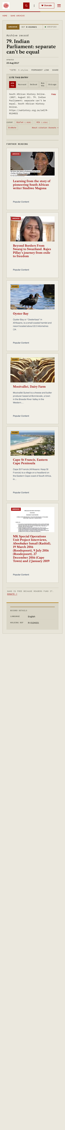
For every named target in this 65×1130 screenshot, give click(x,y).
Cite (18, 70)
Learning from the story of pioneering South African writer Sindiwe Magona (31, 184)
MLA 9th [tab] (42, 84)
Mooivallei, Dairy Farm (29, 386)
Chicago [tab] (52, 84)
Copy (53, 94)
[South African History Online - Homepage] (6, 5)
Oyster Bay (21, 313)
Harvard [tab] (22, 84)
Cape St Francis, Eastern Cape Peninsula (30, 461)
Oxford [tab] (33, 84)
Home (5, 16)
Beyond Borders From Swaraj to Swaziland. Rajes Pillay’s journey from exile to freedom (32, 251)
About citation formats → (45, 128)
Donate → (12, 594)
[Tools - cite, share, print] (34, 5)
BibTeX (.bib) (24, 122)
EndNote (12, 128)
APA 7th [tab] (12, 84)
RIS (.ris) (42, 122)
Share (55, 70)
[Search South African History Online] (26, 6)
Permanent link (40, 70)
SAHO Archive (18, 16)
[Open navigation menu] (59, 5)
